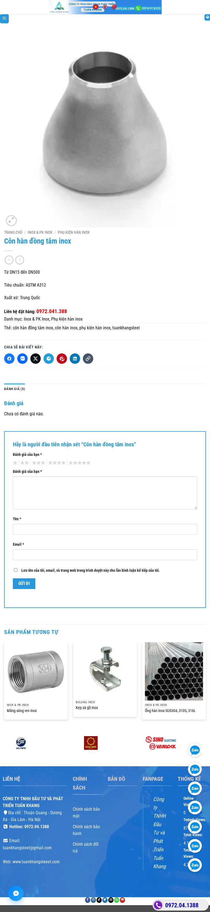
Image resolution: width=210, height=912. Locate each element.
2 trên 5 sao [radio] (24, 463)
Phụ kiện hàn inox (74, 232)
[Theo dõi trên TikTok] (99, 900)
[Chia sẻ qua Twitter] (35, 358)
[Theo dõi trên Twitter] (104, 900)
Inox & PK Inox (40, 232)
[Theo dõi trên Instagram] (93, 900)
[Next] (206, 686)
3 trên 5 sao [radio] (37, 463)
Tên (17, 519)
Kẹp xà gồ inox (87, 707)
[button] (4, 18)
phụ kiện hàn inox (94, 327)
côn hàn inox (66, 327)
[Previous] (4, 686)
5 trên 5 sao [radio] (79, 463)
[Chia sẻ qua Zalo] (22, 358)
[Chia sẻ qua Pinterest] (62, 358)
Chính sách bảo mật (86, 813)
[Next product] (9, 260)
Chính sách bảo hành (86, 830)
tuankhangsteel (126, 327)
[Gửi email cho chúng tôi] (110, 900)
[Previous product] (19, 260)
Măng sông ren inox (22, 710)
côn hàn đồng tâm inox (33, 327)
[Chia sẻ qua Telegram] (48, 358)
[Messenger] (16, 893)
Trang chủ (13, 232)
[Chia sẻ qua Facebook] (9, 358)
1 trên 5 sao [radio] (14, 463)
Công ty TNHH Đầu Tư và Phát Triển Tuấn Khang (159, 833)
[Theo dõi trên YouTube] (122, 900)
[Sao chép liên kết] (88, 358)
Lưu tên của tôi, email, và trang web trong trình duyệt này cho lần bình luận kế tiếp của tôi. (90, 570)
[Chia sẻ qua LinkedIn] (75, 358)
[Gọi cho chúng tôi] (116, 900)
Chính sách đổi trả (86, 848)
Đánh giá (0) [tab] (14, 389)
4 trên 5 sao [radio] (56, 463)
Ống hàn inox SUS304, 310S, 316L (170, 710)
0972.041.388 (51, 311)
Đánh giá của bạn (27, 454)
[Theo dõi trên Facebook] (87, 900)
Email (18, 544)
